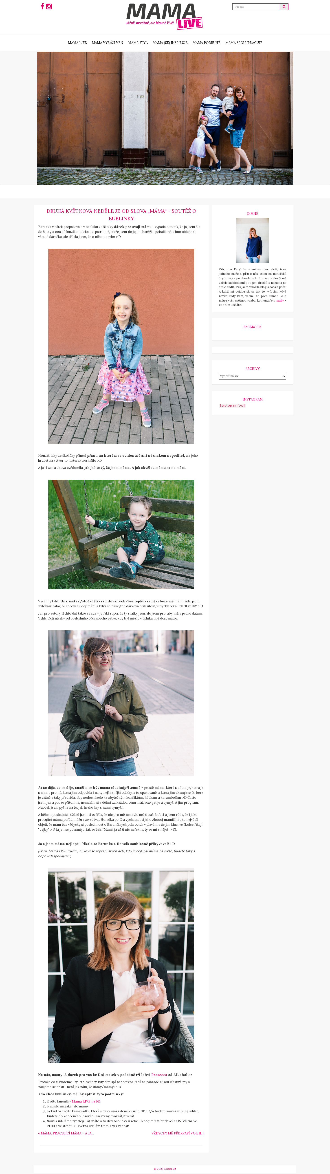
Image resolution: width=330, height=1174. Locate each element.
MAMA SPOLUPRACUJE (243, 42)
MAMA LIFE (77, 42)
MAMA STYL (138, 42)
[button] (284, 6)
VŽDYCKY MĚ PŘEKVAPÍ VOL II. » (178, 1133)
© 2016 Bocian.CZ (165, 1168)
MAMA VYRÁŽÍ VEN (107, 42)
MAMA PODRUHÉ (206, 42)
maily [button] (280, 300)
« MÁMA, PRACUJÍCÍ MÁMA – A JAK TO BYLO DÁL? (78, 1133)
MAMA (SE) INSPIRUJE (170, 42)
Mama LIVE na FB (86, 1101)
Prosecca (159, 1075)
